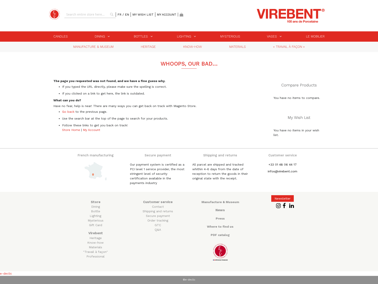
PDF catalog (220, 235)
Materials (95, 247)
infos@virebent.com (282, 171)
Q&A (158, 229)
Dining (95, 206)
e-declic (6, 273)
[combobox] (90, 14)
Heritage (95, 238)
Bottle (95, 211)
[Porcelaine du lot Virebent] (54, 14)
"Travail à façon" (95, 252)
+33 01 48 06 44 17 (282, 164)
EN (127, 14)
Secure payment (158, 216)
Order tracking (157, 220)
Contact (158, 206)
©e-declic (189, 279)
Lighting (95, 216)
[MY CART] (181, 14)
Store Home (71, 130)
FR (119, 14)
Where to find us (220, 226)
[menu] (189, 36)
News (220, 210)
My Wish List (143, 14)
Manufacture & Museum (220, 202)
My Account (166, 14)
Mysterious (95, 220)
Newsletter (282, 198)
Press (220, 218)
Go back (68, 111)
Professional (95, 256)
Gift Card (95, 225)
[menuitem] (60, 36)
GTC (158, 225)
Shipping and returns (158, 211)
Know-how (95, 242)
